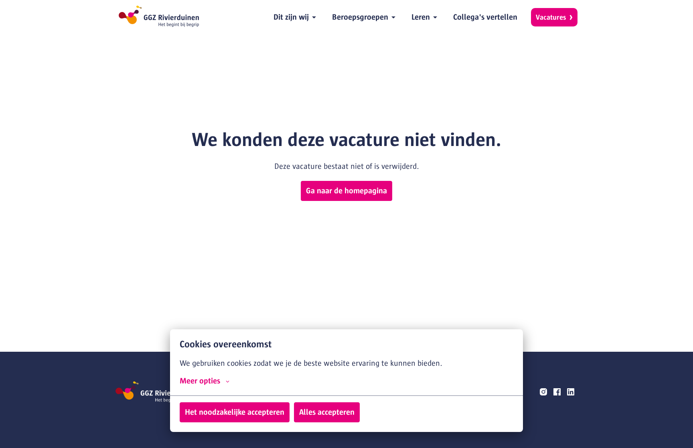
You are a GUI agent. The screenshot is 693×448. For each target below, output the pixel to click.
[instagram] (543, 392)
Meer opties (200, 380)
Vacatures (551, 17)
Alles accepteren (327, 412)
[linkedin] (571, 392)
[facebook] (557, 392)
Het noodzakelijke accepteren (234, 412)
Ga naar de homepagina (346, 190)
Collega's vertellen (485, 17)
